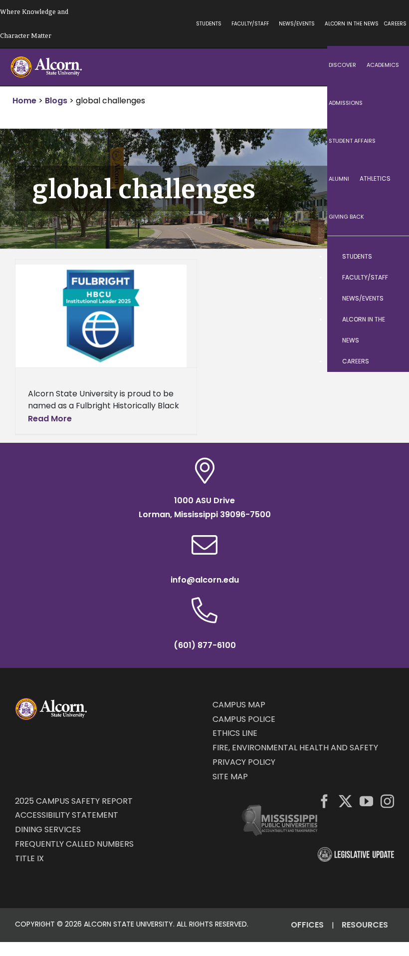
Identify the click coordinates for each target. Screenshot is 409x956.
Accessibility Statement (66, 815)
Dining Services (48, 829)
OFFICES (307, 925)
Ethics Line (234, 733)
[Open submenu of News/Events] (391, 298)
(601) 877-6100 (205, 645)
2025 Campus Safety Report (74, 801)
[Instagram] (387, 801)
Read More (50, 418)
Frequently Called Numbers (74, 844)
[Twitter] (345, 801)
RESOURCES (365, 925)
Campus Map (238, 704)
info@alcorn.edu (205, 580)
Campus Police (243, 719)
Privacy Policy (243, 762)
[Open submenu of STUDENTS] (391, 256)
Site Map (230, 776)
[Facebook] (324, 801)
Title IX (29, 858)
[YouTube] (366, 801)
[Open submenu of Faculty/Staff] (391, 277)
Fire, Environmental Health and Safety (295, 747)
